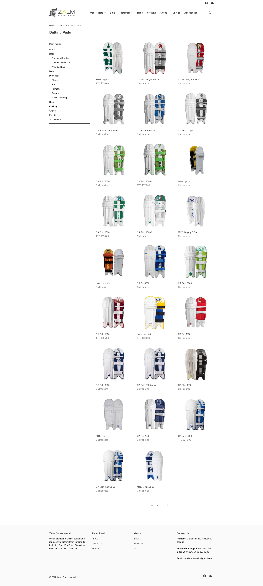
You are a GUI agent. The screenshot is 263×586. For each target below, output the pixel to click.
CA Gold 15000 (144, 181)
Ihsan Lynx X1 (185, 181)
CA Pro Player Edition (188, 79)
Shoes (163, 13)
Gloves (55, 80)
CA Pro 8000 (143, 283)
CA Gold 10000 (144, 232)
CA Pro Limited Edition (107, 130)
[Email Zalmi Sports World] (212, 3)
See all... (138, 548)
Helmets (56, 89)
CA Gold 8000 (185, 283)
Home (91, 13)
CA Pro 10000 (103, 232)
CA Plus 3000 (184, 385)
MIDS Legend (102, 79)
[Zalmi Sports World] (62, 12)
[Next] (168, 505)
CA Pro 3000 (184, 334)
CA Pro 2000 (143, 436)
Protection (125, 13)
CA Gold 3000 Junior (147, 385)
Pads (54, 84)
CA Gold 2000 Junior (106, 487)
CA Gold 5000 (103, 334)
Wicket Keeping (59, 98)
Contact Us (97, 543)
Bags (140, 13)
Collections (62, 25)
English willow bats (61, 58)
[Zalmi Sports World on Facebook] (206, 3)
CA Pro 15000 (103, 181)
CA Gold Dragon (186, 130)
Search (95, 548)
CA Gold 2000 (185, 436)
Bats (100, 13)
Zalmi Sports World (66, 577)
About (95, 539)
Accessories (190, 13)
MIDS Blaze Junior (146, 487)
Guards (55, 93)
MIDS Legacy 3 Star (188, 232)
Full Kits (175, 13)
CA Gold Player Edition (148, 79)
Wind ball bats (58, 67)
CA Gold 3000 (103, 385)
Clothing (151, 13)
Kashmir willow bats (61, 62)
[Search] (210, 13)
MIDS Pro (100, 436)
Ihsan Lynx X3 (103, 283)
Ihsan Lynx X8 (144, 334)
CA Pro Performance (147, 130)
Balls (112, 13)
